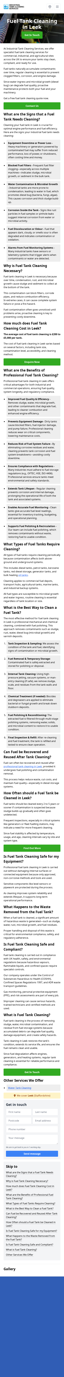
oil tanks (23, 575)
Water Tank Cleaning (19, 1087)
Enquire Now (32, 362)
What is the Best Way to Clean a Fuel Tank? (29, 1208)
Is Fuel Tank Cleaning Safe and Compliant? (29, 1244)
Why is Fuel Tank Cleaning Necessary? (27, 1181)
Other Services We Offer (19, 1254)
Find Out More (32, 848)
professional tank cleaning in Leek (23, 766)
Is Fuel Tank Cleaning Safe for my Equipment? (31, 1230)
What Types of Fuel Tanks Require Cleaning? (30, 1203)
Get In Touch (32, 35)
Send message (32, 1153)
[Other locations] (50, 7)
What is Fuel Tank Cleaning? (21, 1249)
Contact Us (32, 106)
